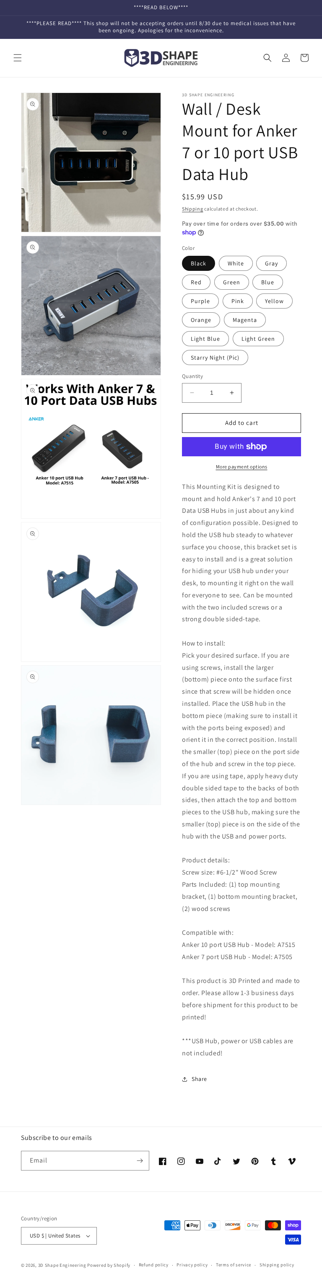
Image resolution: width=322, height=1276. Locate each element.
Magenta (245, 320)
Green (231, 282)
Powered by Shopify (108, 1265)
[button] (17, 58)
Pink (237, 301)
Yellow (274, 301)
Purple (200, 301)
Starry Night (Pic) (215, 357)
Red (196, 282)
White (236, 263)
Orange (201, 320)
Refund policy (154, 1265)
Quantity (192, 376)
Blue (267, 282)
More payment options (241, 466)
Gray (271, 263)
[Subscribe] (139, 1161)
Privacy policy (192, 1265)
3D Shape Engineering (62, 1265)
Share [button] (199, 1079)
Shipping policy (277, 1265)
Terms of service (233, 1265)
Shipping (192, 209)
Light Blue (205, 338)
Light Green (258, 338)
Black (198, 263)
